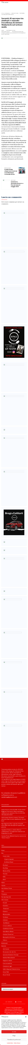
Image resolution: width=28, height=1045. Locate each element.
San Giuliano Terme (6, 888)
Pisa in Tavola (6, 974)
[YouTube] (25, 3)
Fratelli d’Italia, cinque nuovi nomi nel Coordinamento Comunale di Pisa (10, 171)
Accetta (14, 1031)
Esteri (4, 879)
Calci (2, 891)
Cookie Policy (10, 1043)
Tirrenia (5, 873)
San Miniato (6, 922)
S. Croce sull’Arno (7, 925)
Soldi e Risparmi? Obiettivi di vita (11, 969)
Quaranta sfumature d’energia (10, 954)
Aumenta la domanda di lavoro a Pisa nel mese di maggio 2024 (17, 183)
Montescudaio (6, 914)
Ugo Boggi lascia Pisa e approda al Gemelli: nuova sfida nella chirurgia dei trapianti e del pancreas (13, 825)
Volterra (5, 940)
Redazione (8, 13)
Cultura (3, 14)
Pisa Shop (5, 868)
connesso (12, 202)
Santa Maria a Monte (8, 931)
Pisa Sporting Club (6, 897)
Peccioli (5, 902)
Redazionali (4, 943)
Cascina (3, 885)
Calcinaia (5, 920)
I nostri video (6, 856)
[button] (26, 1017)
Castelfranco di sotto (8, 928)
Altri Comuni (4, 899)
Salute (3, 882)
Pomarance (6, 908)
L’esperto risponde (9, 859)
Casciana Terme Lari (8, 934)
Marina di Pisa (6, 870)
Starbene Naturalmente (9, 957)
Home (2, 30)
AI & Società (6, 949)
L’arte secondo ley (7, 963)
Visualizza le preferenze (14, 1039)
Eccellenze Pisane (8, 862)
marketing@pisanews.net (9, 797)
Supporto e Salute (7, 960)
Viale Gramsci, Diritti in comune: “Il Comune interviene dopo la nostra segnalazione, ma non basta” (13, 819)
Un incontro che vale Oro (9, 952)
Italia (4, 876)
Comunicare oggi (7, 966)
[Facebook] (23, 3)
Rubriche (3, 946)
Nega (14, 1035)
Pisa (2, 853)
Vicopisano (4, 894)
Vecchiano (5, 917)
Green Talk (6, 972)
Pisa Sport (5, 865)
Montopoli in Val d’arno (9, 937)
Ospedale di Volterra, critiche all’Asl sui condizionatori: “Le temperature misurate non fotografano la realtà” (13, 831)
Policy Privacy (17, 1043)
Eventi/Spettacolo (9, 14)
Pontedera (22, 13)
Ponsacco (5, 911)
